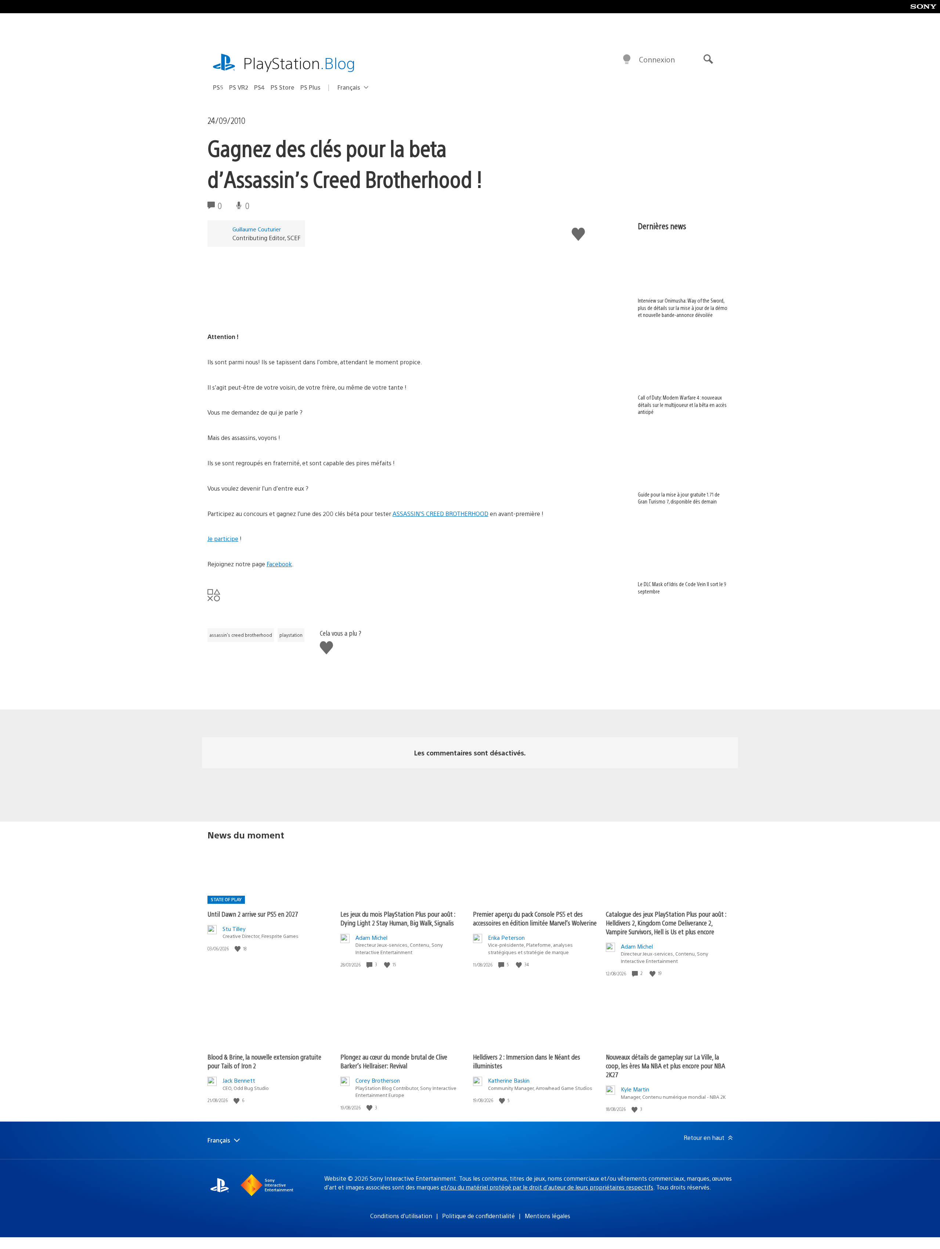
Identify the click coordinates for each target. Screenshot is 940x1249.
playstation (291, 635)
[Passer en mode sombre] (627, 59)
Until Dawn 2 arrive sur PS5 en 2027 (252, 914)
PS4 (259, 87)
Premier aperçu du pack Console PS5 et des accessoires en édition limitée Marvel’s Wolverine (535, 918)
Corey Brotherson (377, 1080)
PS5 (218, 87)
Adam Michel (371, 937)
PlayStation (299, 63)
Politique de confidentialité (478, 1216)
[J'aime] (238, 948)
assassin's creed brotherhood (240, 635)
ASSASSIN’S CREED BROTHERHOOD (440, 513)
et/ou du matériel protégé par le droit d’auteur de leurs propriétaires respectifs (547, 1187)
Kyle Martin (635, 1089)
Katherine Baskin (508, 1080)
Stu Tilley (234, 928)
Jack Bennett (239, 1080)
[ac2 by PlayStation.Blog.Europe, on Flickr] (264, 311)
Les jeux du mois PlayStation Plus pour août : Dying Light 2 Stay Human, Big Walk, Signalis (397, 918)
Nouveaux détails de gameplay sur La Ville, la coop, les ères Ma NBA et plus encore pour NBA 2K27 (665, 1066)
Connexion (657, 59)
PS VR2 (238, 87)
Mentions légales (547, 1216)
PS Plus (310, 87)
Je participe (222, 538)
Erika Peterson (506, 937)
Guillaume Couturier (256, 228)
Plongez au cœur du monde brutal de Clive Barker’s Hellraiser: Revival (393, 1061)
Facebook (279, 564)
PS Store (282, 87)
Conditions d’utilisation (401, 1216)
